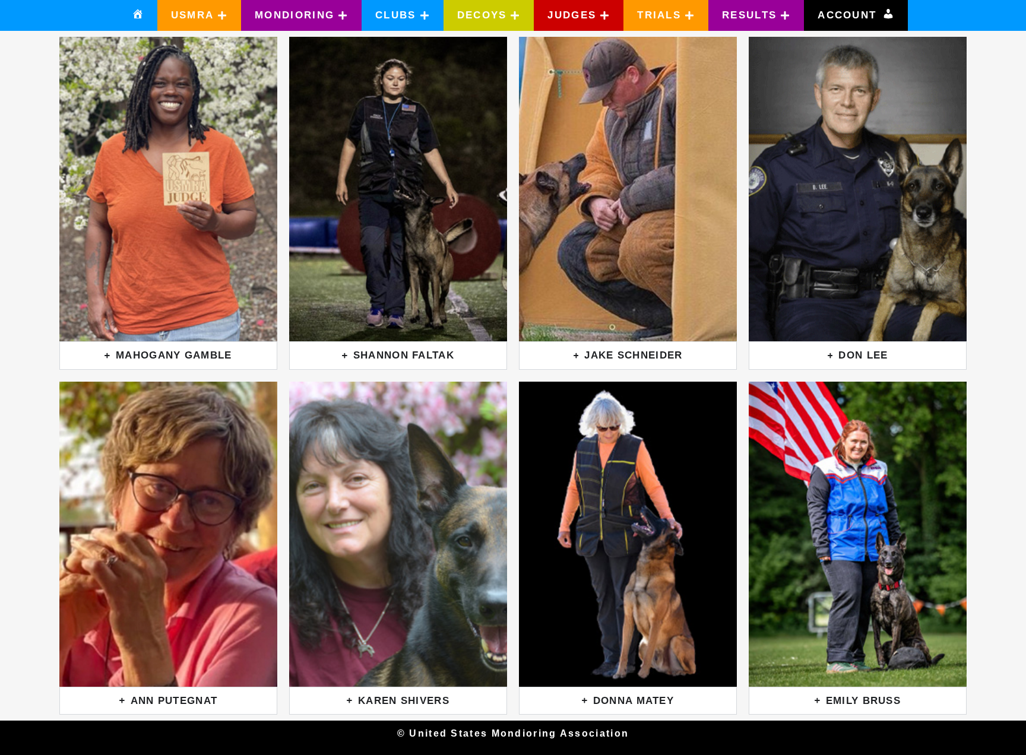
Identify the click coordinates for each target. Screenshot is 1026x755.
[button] (199, 15)
